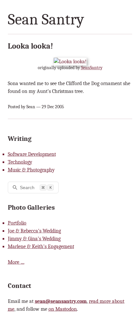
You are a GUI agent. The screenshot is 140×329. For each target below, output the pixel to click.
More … (16, 262)
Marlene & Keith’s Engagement (41, 246)
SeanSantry (92, 67)
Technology (20, 162)
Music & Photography (31, 170)
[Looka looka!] (70, 62)
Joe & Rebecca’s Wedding (34, 231)
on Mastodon (63, 309)
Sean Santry (46, 19)
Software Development (32, 154)
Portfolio (17, 223)
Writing (20, 138)
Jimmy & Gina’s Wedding (34, 239)
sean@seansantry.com (61, 301)
